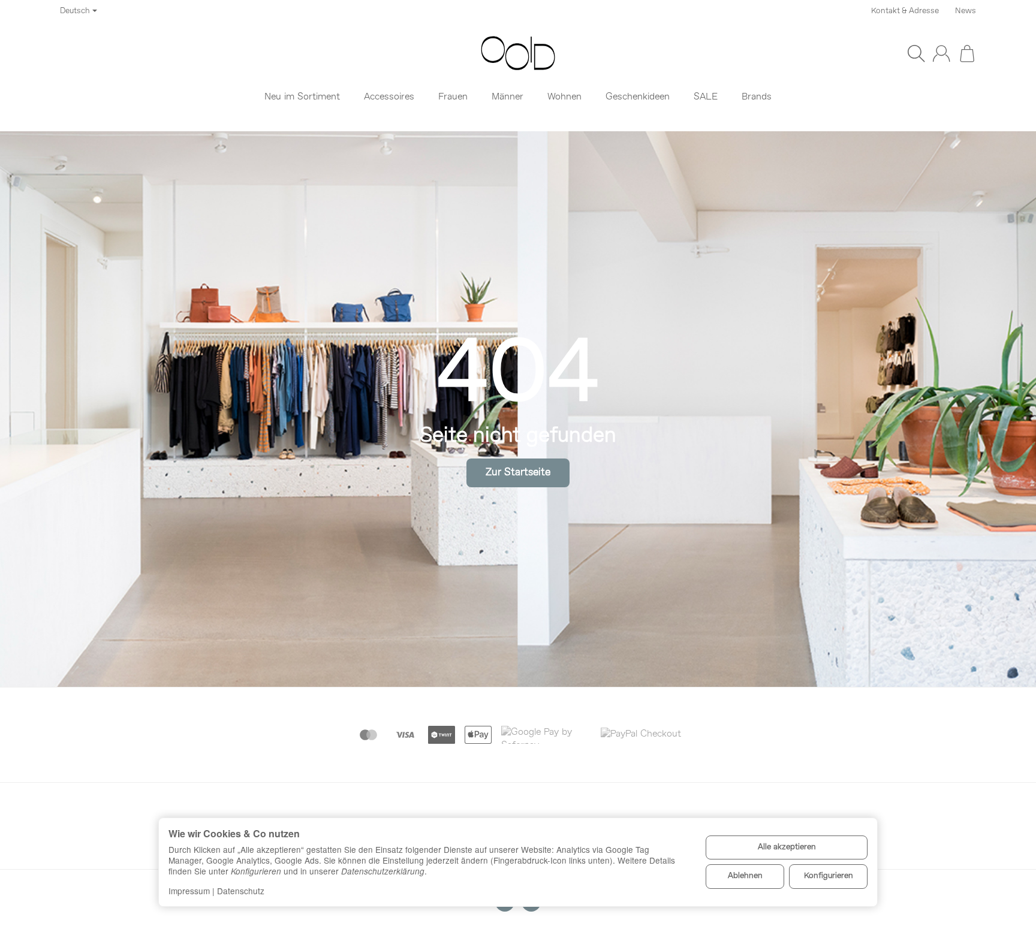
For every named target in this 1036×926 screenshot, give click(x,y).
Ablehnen (745, 876)
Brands (757, 97)
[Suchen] (916, 53)
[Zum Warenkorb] (967, 53)
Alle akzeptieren (787, 847)
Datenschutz (240, 891)
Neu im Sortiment (302, 97)
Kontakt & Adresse (905, 11)
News (965, 11)
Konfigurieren (828, 876)
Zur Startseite (518, 472)
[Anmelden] (941, 53)
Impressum (189, 891)
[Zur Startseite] (518, 53)
